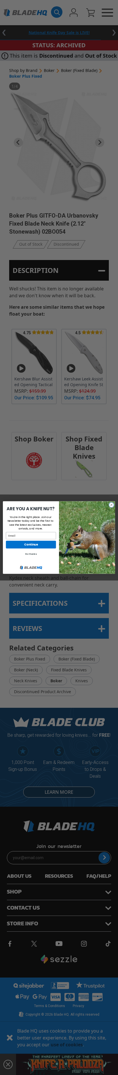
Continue (31, 544)
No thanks (30, 553)
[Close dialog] (111, 504)
